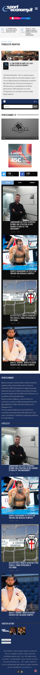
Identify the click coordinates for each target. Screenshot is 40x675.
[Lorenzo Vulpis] (21, 631)
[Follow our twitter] (3, 174)
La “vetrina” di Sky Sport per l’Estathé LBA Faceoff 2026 (7, 30)
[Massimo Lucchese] (13, 631)
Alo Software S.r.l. (26, 667)
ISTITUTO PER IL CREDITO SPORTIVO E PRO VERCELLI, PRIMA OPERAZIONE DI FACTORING (23, 318)
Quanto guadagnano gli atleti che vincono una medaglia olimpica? (23, 272)
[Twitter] (21, 671)
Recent (20, 182)
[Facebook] (18, 671)
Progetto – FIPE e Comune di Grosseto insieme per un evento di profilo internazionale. (28, 32)
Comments (32, 182)
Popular (7, 182)
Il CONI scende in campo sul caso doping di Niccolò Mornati (21, 64)
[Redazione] (5, 631)
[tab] (7, 183)
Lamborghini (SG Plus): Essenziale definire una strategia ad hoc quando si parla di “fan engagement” (23, 225)
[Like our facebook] (22, 174)
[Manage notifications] (35, 670)
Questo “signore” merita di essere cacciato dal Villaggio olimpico (23, 363)
